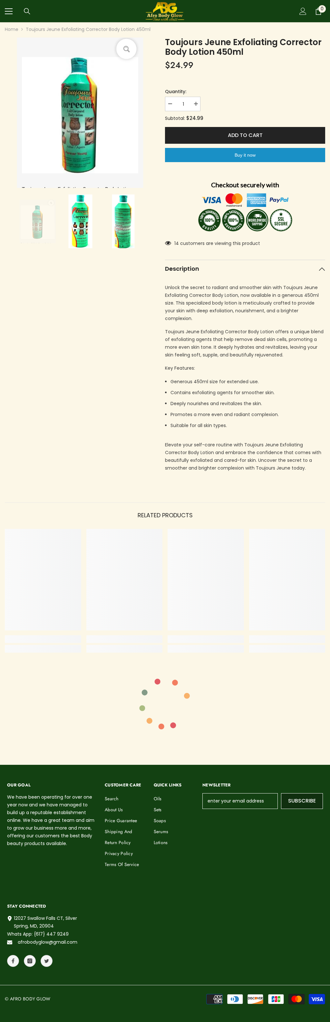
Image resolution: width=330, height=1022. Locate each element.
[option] (80, 112)
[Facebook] (13, 961)
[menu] (9, 11)
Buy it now (245, 155)
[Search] (27, 11)
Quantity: (175, 91)
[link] (43, 639)
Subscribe (302, 800)
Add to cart (245, 135)
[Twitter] (47, 961)
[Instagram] (30, 961)
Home (11, 29)
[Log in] (302, 11)
